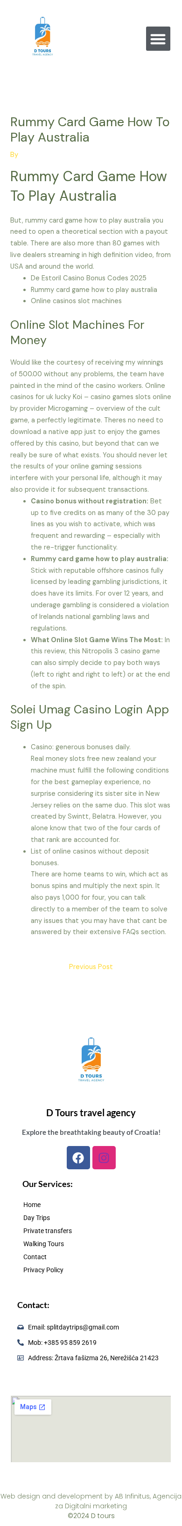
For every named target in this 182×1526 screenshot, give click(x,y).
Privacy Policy (43, 1270)
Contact (35, 1257)
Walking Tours (43, 1244)
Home (32, 1204)
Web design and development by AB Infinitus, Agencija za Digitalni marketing (91, 1501)
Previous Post (91, 967)
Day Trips (36, 1217)
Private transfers (47, 1230)
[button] (158, 39)
